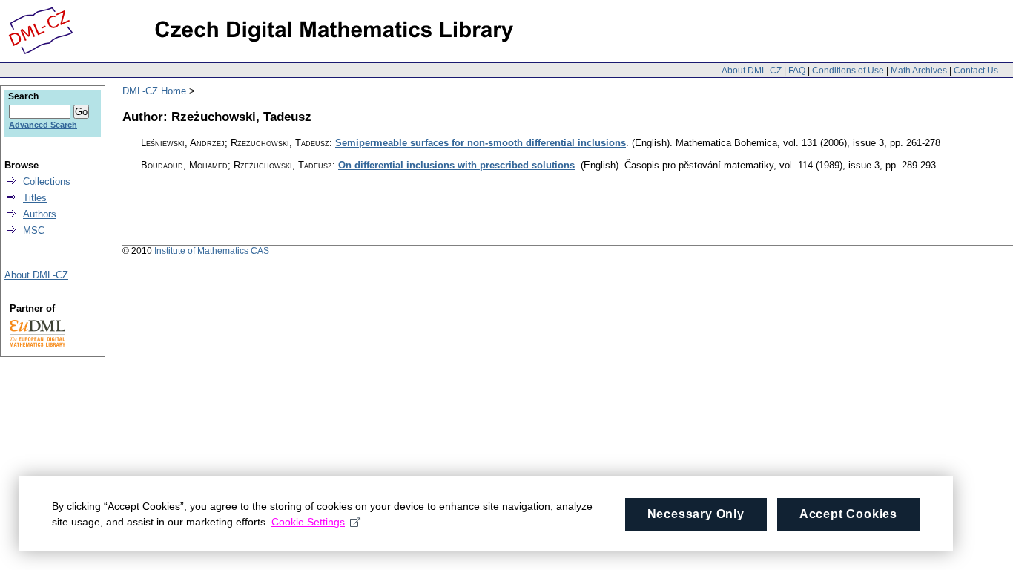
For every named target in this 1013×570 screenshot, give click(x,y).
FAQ (796, 70)
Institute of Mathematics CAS (211, 251)
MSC (33, 230)
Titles (35, 197)
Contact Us (976, 70)
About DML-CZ (752, 70)
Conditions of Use (848, 70)
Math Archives (919, 70)
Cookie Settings (308, 522)
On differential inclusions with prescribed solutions (456, 165)
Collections (46, 181)
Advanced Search (43, 124)
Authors (39, 214)
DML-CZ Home (154, 90)
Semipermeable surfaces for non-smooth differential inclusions (480, 142)
